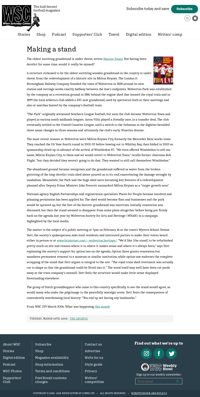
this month (102, 306)
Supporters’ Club (87, 34)
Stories (24, 34)
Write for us (94, 358)
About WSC (12, 344)
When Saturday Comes (16, 16)
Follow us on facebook (159, 353)
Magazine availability (52, 358)
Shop (41, 34)
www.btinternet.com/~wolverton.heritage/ (87, 240)
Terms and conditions (52, 371)
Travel (114, 34)
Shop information (49, 364)
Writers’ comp (170, 34)
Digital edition (138, 34)
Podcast (59, 34)
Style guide (94, 364)
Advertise (92, 351)
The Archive (79, 318)
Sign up (178, 381)
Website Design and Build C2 (149, 393)
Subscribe (185, 9)
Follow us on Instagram (146, 353)
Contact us (93, 344)
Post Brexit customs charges (51, 380)
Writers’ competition (94, 380)
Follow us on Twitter (171, 353)
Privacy (91, 371)
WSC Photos (12, 371)
